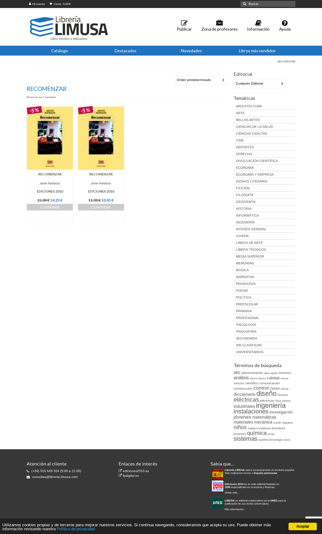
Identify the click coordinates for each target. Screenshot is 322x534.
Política (243, 297)
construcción (243, 388)
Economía (245, 168)
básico (262, 378)
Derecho (244, 154)
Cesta (62, 4)
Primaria (244, 311)
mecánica (263, 422)
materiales (243, 422)
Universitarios (249, 352)
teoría (287, 439)
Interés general (251, 229)
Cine (240, 140)
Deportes (245, 147)
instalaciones (251, 411)
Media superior (250, 256)
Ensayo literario (252, 181)
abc (237, 372)
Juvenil (242, 236)
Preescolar (247, 304)
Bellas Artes (248, 120)
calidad (273, 378)
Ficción (243, 188)
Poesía (242, 290)
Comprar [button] (49, 207)
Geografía (246, 202)
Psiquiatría (246, 331)
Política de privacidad (76, 529)
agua (267, 373)
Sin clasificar (249, 345)
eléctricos (267, 400)
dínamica (282, 394)
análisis (241, 377)
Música (242, 270)
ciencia (284, 378)
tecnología (276, 439)
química (257, 433)
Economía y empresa (254, 174)
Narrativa (245, 277)
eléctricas (246, 399)
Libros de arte (249, 243)
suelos (263, 439)
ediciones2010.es (135, 471)
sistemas (246, 438)
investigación (281, 412)
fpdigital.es (130, 475)
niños (240, 427)
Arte (240, 113)
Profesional (247, 318)
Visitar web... (232, 492)
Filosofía (244, 195)
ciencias (239, 383)
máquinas (287, 422)
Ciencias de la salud (254, 127)
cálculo (285, 388)
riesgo (271, 434)
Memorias (245, 263)
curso (275, 388)
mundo (277, 422)
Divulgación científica (257, 161)
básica (253, 378)
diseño (266, 393)
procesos (278, 428)
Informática (247, 215)
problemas (265, 428)
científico (251, 383)
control (261, 388)
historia (286, 400)
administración (252, 373)
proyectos (240, 434)
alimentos (285, 373)
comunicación (269, 383)
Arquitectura (249, 106)
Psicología (246, 325)
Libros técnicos (251, 249)
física (278, 400)
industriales (244, 406)
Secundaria (246, 338)
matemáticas (264, 417)
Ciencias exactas (251, 133)
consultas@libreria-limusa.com (54, 477)
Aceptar (302, 526)
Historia (244, 208)
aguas (274, 373)
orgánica (253, 428)
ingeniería (271, 405)
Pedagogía (246, 284)
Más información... (235, 509)
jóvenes (242, 417)
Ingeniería (245, 222)
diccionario (245, 394)
